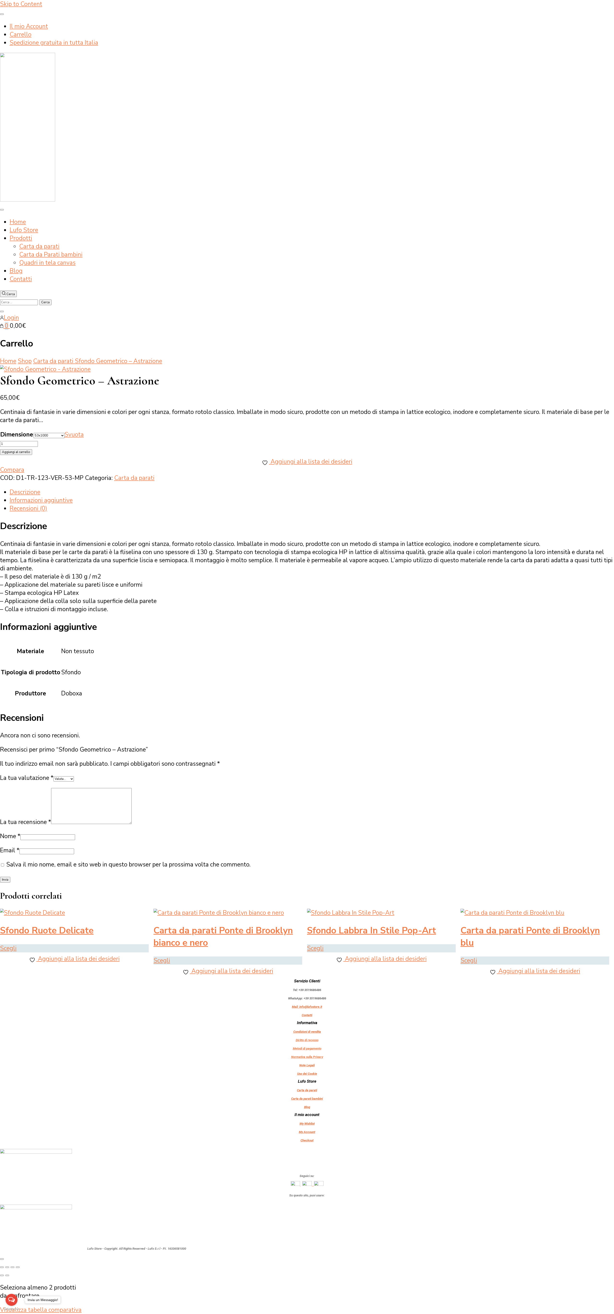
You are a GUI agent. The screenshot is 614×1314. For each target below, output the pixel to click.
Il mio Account (29, 26)
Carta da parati (39, 246)
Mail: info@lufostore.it (307, 1007)
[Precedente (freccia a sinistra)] (2, 1275)
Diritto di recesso (307, 1040)
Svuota (74, 434)
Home (18, 222)
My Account (307, 1132)
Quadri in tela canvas (47, 263)
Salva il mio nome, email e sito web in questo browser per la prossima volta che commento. (128, 864)
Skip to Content (21, 4)
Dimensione (16, 434)
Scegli (8, 948)
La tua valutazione (26, 778)
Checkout (307, 1140)
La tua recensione (25, 822)
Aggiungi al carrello (16, 452)
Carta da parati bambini (307, 1098)
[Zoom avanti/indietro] (2, 1267)
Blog (16, 271)
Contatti (21, 279)
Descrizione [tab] (25, 492)
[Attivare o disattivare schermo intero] (7, 1267)
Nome (10, 836)
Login (11, 318)
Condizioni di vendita (307, 1031)
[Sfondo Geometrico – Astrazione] (45, 369)
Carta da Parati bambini (51, 255)
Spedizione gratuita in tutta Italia (54, 43)
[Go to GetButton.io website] (11, 1309)
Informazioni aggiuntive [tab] (41, 500)
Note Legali (307, 1065)
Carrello (20, 34)
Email (9, 850)
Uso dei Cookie (307, 1073)
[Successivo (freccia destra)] (7, 1275)
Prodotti (21, 238)
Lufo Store (24, 230)
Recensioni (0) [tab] (28, 508)
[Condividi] (12, 1267)
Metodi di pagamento (307, 1048)
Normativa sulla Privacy (307, 1057)
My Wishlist (307, 1123)
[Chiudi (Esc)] (18, 1267)
